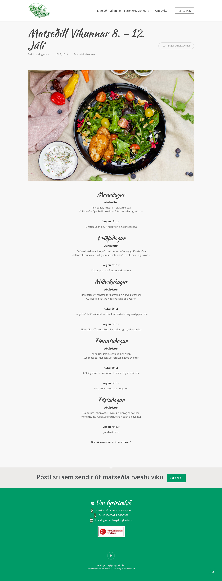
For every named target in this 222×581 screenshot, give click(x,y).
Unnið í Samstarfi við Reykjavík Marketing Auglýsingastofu (111, 568)
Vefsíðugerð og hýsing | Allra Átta (111, 565)
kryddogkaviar (41, 54)
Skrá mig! (176, 478)
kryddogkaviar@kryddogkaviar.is (113, 520)
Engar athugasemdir (179, 45)
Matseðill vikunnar (84, 54)
